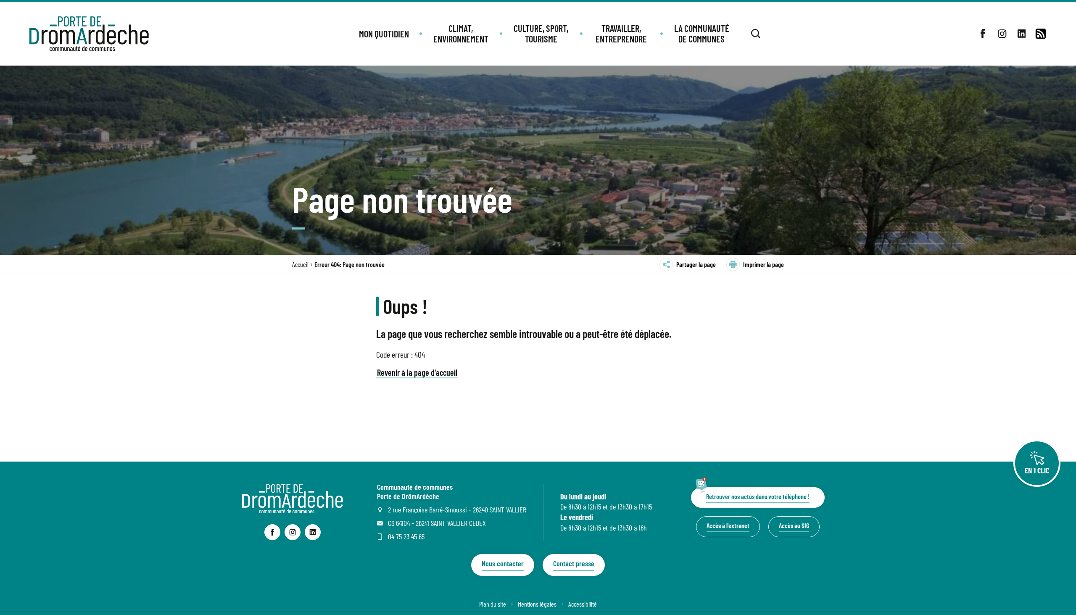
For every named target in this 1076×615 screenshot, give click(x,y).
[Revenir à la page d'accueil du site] (292, 510)
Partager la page (696, 264)
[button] (384, 34)
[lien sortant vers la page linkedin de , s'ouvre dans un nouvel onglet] (1021, 33)
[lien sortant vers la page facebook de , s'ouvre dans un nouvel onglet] (983, 33)
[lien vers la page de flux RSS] (1041, 33)
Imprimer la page (763, 264)
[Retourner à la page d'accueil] (89, 33)
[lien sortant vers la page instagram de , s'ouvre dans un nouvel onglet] (1002, 33)
